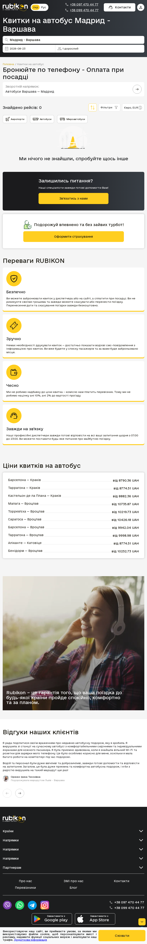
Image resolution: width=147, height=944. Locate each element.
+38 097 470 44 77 (84, 4)
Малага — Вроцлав (23, 503)
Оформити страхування (73, 236)
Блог (73, 887)
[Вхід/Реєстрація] (140, 7)
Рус (43, 7)
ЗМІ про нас (73, 881)
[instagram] (44, 905)
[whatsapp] (19, 905)
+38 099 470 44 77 (84, 10)
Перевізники (25, 887)
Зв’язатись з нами (73, 198)
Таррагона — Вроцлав (26, 535)
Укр (35, 7)
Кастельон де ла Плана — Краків (34, 495)
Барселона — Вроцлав (26, 527)
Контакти (121, 881)
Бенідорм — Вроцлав (25, 550)
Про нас (25, 881)
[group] (73, 761)
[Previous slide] (7, 793)
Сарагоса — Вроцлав (24, 519)
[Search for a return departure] (137, 89)
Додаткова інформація (30, 939)
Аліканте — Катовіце (25, 543)
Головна (8, 64)
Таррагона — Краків (24, 487)
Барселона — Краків (24, 480)
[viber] (7, 905)
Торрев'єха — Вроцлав (26, 511)
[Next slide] (19, 793)
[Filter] (92, 107)
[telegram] (32, 905)
